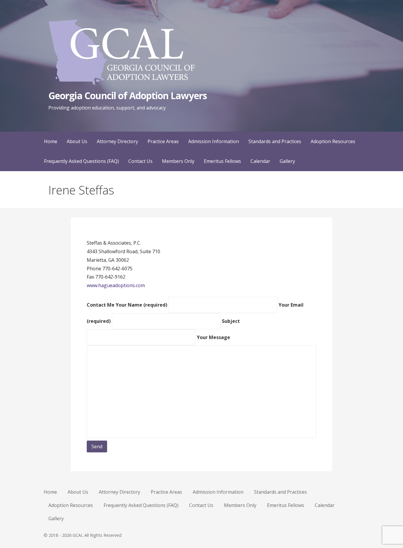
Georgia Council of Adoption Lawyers (127, 95)
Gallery (287, 161)
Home (50, 141)
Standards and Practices (274, 141)
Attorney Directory (117, 141)
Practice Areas (163, 141)
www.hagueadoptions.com (116, 285)
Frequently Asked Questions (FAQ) (81, 161)
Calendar (260, 161)
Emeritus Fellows (222, 161)
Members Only (178, 161)
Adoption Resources (333, 141)
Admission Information (213, 141)
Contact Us (140, 161)
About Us (77, 141)
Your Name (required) (142, 305)
